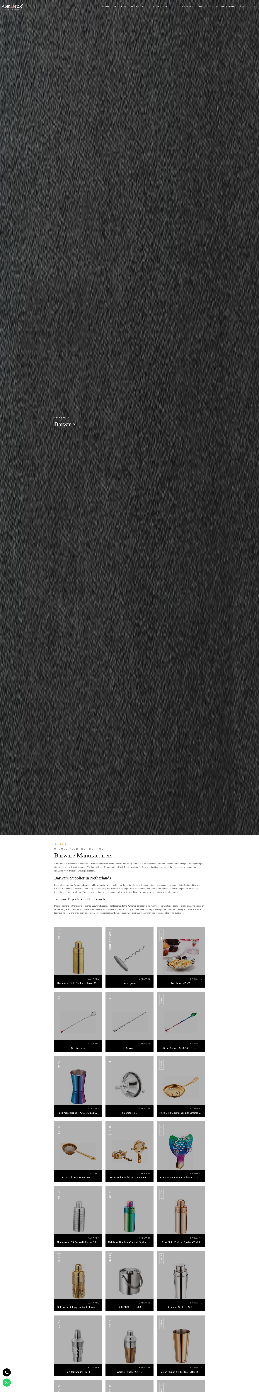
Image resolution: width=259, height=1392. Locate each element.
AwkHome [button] (187, 7)
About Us (120, 7)
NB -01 (161, 935)
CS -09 (59, 1324)
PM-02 (59, 1065)
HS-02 (110, 1129)
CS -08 (59, 1194)
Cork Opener (110, 941)
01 (110, 997)
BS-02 (161, 1064)
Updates (205, 7)
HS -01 (161, 1129)
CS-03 (161, 1259)
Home (106, 7)
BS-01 (161, 999)
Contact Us (247, 7)
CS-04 (59, 935)
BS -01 (59, 1129)
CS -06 (161, 1194)
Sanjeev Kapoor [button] (162, 7)
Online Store (225, 7)
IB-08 (110, 1258)
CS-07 (110, 1194)
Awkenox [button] (138, 7)
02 (59, 997)
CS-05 (59, 1259)
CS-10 (110, 1323)
